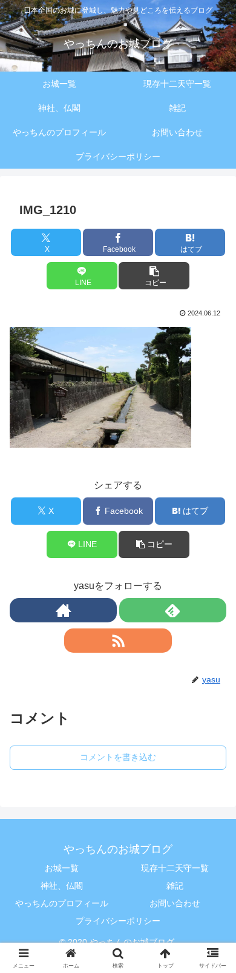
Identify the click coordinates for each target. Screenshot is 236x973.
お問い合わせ (174, 903)
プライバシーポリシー (118, 921)
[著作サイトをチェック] (63, 610)
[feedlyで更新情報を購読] (172, 610)
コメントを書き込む (118, 757)
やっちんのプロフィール (61, 903)
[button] (154, 275)
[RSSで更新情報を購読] (117, 640)
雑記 (174, 886)
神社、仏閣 (62, 886)
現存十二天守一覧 (175, 868)
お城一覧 (62, 868)
